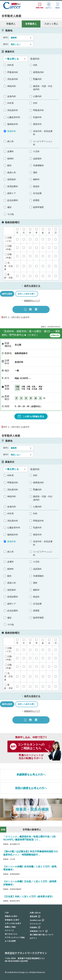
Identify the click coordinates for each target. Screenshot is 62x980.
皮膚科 (10, 151)
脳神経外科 (12, 124)
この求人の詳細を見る (33, 416)
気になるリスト (11, 934)
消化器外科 (12, 110)
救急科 (36, 186)
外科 (35, 103)
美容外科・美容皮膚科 (42, 133)
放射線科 (11, 179)
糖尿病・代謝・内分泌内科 (42, 88)
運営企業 (33, 916)
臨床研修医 (38, 207)
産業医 (36, 200)
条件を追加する (31, 285)
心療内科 (37, 96)
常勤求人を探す (11, 916)
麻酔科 (36, 179)
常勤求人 (11, 23)
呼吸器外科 (38, 110)
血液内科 (11, 96)
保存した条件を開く (27, 294)
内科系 (10, 65)
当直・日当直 (8, 266)
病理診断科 (12, 186)
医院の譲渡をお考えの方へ (31, 788)
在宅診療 (37, 193)
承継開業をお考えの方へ (31, 774)
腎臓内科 (37, 79)
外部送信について (37, 931)
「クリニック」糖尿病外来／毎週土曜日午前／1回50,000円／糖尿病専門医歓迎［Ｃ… (29, 838)
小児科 (36, 151)
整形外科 (37, 124)
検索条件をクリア (32, 300)
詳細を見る (56, 335)
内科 (35, 65)
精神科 (10, 158)
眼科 (9, 165)
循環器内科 (38, 72)
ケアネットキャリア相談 (15, 937)
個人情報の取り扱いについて (41, 934)
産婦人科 (11, 172)
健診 (9, 207)
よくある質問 (10, 941)
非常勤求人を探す (12, 920)
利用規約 (33, 927)
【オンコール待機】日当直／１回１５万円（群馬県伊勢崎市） (30, 883)
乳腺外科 (37, 117)
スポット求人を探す (13, 923)
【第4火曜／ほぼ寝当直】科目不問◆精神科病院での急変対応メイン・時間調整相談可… (30, 853)
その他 (10, 214)
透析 (35, 172)
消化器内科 (12, 79)
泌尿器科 (37, 158)
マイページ (9, 930)
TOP (7, 912)
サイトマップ (35, 923)
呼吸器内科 (12, 72)
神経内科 (11, 86)
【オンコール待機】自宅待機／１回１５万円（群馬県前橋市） (30, 868)
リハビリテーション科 (42, 143)
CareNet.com (35, 920)
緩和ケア (11, 193)
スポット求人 (51, 23)
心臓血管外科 (13, 117)
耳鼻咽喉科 (38, 165)
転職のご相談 (10, 927)
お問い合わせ (35, 912)
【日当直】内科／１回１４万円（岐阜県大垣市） (28, 896)
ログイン (33, 938)
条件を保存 (7, 294)
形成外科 (11, 131)
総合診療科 (12, 200)
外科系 (10, 103)
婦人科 (10, 141)
